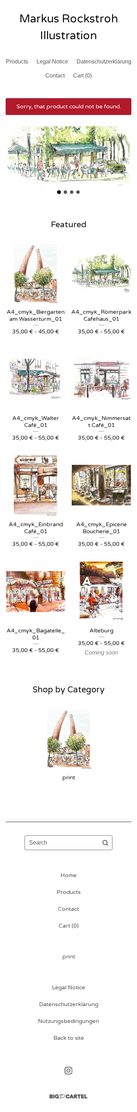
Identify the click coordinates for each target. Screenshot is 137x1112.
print (68, 956)
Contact (55, 76)
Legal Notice (52, 62)
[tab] (59, 192)
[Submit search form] (105, 843)
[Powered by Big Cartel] (68, 1096)
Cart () (82, 76)
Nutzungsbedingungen (68, 1021)
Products (17, 62)
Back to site (68, 1038)
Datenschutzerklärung (104, 62)
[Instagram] (68, 1070)
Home (68, 875)
